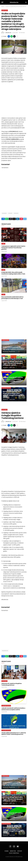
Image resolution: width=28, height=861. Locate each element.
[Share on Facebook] (9, 36)
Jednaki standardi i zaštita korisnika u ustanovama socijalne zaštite (13, 379)
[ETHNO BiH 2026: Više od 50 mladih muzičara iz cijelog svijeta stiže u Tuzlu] (14, 261)
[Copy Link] (14, 36)
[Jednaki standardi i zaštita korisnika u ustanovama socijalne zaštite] (14, 697)
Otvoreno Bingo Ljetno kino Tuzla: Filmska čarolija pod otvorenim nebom (13, 363)
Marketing (13, 851)
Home (2, 6)
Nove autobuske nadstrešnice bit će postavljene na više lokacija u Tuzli (12, 297)
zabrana (16, 213)
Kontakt (19, 851)
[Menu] (2, 2)
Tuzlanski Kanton (6, 372)
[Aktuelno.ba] (14, 2)
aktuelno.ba (8, 32)
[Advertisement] (14, 99)
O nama (7, 851)
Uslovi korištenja (14, 853)
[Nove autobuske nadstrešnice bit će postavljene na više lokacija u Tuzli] (14, 286)
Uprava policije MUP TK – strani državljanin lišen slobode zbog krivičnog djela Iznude (13, 394)
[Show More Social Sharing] (17, 36)
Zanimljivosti (5, 340)
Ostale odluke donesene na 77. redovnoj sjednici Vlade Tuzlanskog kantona (13, 733)
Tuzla (3, 356)
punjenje (4, 213)
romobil (10, 213)
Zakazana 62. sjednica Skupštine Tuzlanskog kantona (11, 684)
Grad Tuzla (4, 10)
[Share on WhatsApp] (11, 36)
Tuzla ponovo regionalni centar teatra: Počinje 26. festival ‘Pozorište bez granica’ (13, 247)
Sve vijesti (4, 409)
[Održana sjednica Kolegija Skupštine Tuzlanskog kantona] (14, 436)
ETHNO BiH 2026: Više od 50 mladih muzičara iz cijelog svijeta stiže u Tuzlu (13, 273)
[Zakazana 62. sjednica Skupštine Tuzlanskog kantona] (14, 672)
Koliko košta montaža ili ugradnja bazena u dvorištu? (13, 348)
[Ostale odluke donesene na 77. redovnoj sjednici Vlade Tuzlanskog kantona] (14, 721)
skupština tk (5, 650)
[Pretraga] (26, 2)
